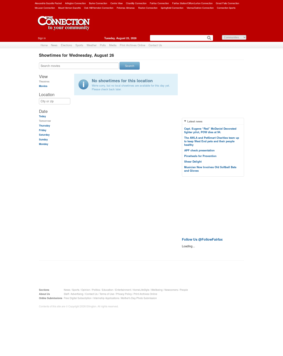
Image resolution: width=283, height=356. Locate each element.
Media (112, 45)
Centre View (116, 3)
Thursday (44, 125)
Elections (66, 45)
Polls (103, 45)
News (54, 45)
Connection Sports (226, 7)
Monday (43, 143)
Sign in (42, 38)
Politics (96, 289)
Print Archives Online (132, 45)
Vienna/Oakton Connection (200, 7)
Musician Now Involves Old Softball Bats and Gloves (210, 169)
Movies (43, 85)
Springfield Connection (172, 7)
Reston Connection (147, 7)
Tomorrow (45, 120)
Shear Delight (193, 161)
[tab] (213, 121)
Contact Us (155, 45)
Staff (66, 294)
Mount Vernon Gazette (69, 7)
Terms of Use (106, 294)
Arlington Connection (75, 3)
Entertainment (123, 289)
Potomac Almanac (126, 7)
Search (129, 66)
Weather (92, 45)
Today (42, 116)
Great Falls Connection (227, 3)
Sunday (43, 139)
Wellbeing (157, 289)
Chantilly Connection (136, 3)
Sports (79, 45)
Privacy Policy (124, 294)
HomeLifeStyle (141, 289)
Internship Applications (106, 298)
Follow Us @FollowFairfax (202, 239)
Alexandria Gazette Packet (48, 3)
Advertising (77, 294)
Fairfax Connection (159, 3)
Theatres (44, 81)
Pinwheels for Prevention (200, 156)
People (184, 289)
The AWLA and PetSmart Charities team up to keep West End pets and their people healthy (211, 141)
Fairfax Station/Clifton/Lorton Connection (192, 3)
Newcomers (171, 289)
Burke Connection (98, 3)
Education (107, 289)
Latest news (194, 121)
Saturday (44, 134)
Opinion (85, 289)
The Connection (64, 26)
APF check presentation (199, 150)
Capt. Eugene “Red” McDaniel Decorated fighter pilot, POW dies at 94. (210, 130)
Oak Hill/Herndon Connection (98, 7)
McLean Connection (45, 7)
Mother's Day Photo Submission (139, 298)
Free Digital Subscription (78, 298)
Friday (42, 130)
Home (44, 45)
